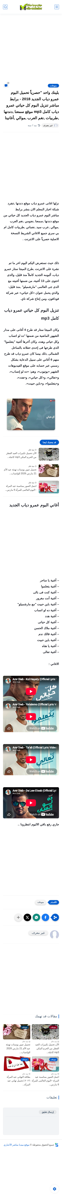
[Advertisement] (31, 50)
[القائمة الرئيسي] (56, 7)
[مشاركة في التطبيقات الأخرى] (18, 917)
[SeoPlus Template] (56, 1145)
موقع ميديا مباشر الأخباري (16, 1145)
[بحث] (5, 7)
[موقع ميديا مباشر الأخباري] (31, 6)
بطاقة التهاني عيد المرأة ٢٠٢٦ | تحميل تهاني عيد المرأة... (18, 1081)
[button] (45, 917)
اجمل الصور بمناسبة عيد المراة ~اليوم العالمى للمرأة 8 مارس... (20, 488)
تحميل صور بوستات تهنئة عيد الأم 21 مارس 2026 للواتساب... (20, 471)
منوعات (53, 85)
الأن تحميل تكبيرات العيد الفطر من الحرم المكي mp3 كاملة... (21, 455)
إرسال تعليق (48, 1112)
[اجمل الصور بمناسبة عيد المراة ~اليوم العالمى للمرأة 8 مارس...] (49, 487)
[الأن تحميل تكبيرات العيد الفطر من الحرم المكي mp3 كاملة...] (49, 454)
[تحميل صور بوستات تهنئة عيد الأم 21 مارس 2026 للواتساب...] (49, 470)
